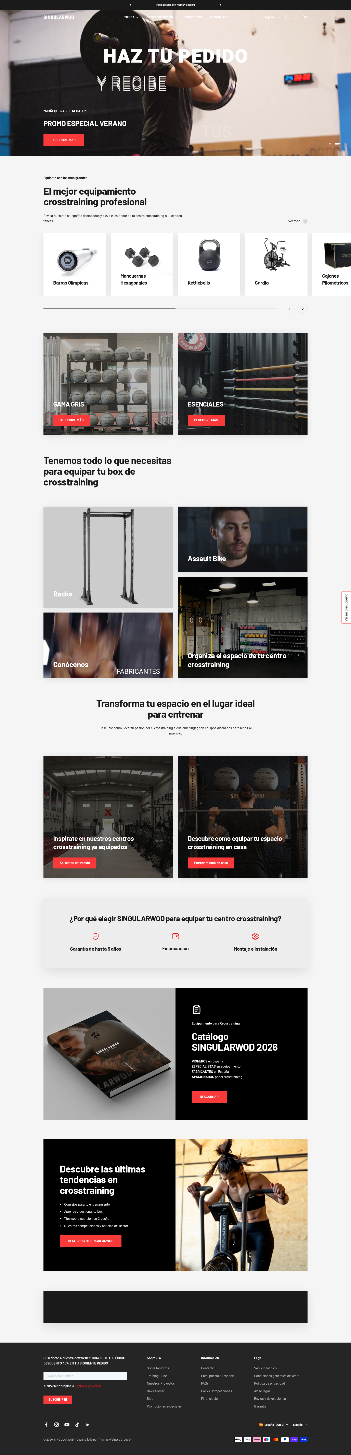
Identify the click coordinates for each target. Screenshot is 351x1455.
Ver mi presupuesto (346, 607)
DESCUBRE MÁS (64, 140)
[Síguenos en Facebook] (46, 1424)
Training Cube (157, 1376)
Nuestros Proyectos (161, 1383)
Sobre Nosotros (158, 1368)
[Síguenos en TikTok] (77, 1424)
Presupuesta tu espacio (218, 1376)
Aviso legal (262, 1391)
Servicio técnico (265, 1368)
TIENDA (129, 17)
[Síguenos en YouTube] (67, 1424)
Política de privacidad (269, 1383)
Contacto (207, 1368)
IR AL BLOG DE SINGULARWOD (90, 1241)
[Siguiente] (220, 5)
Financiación (210, 1399)
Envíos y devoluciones (270, 1399)
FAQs (205, 1383)
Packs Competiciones (216, 1391)
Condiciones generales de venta (276, 1376)
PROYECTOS (193, 17)
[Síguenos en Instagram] (56, 1424)
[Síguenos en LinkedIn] (87, 1424)
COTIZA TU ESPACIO (159, 17)
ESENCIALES (218, 17)
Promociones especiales (164, 1406)
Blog (150, 1399)
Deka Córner (155, 1391)
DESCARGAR (209, 1097)
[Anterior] (130, 5)
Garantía (260, 1406)
